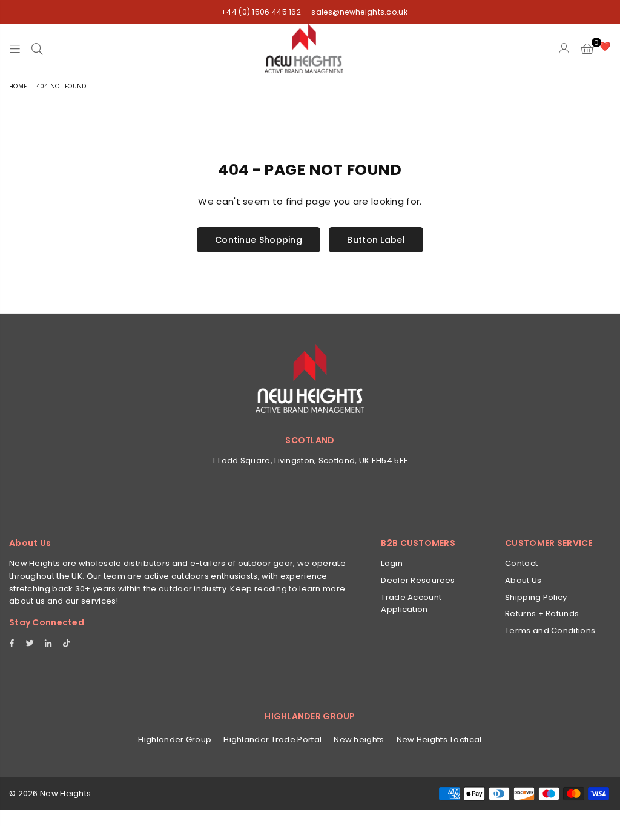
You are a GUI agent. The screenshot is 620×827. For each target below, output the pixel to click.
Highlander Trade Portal (272, 739)
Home (18, 86)
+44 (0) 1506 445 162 (261, 12)
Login (392, 563)
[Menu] (15, 48)
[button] (587, 48)
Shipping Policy (536, 597)
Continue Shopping (258, 240)
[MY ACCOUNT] (564, 48)
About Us (523, 580)
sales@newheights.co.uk (358, 12)
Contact (521, 563)
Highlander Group (174, 739)
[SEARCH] (37, 48)
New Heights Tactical (439, 739)
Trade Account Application (411, 603)
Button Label (376, 240)
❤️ (605, 46)
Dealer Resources (418, 580)
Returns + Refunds (542, 613)
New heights (359, 739)
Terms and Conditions (550, 630)
